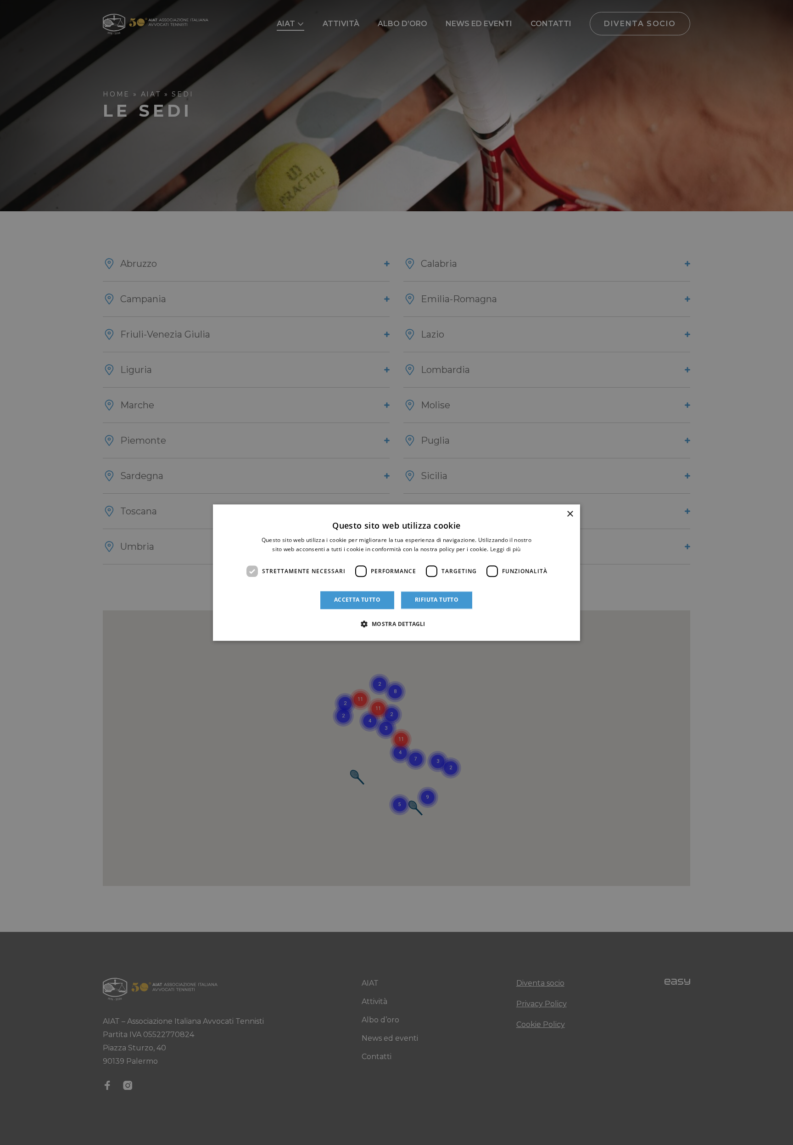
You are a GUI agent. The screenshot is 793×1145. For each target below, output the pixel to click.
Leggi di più (505, 549)
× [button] (569, 514)
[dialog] (396, 572)
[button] (396, 623)
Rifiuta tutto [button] (436, 600)
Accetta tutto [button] (357, 600)
